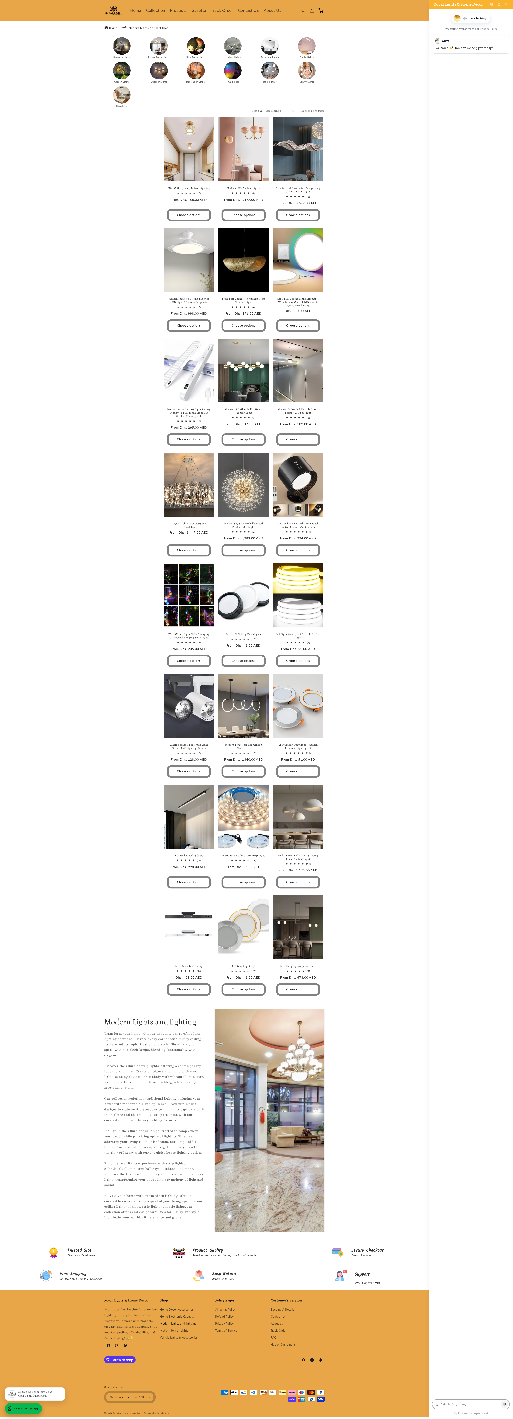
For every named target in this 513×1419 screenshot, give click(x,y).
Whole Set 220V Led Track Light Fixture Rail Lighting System (189, 746)
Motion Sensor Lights (174, 1330)
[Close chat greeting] (60, 1394)
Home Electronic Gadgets (177, 1316)
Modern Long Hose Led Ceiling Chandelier (243, 746)
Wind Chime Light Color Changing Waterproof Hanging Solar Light (189, 636)
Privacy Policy (224, 1323)
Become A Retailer (283, 1309)
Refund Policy (224, 1316)
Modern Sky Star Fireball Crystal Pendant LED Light (243, 525)
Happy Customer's (283, 1344)
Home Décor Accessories (176, 1309)
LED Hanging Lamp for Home (298, 966)
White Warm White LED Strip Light (243, 855)
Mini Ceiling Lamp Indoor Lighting (189, 188)
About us (277, 1323)
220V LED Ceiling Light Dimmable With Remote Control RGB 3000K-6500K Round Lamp (298, 302)
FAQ (274, 1337)
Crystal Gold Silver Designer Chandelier (189, 525)
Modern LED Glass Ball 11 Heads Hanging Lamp (243, 411)
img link (122, 40)
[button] (303, 10)
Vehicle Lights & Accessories (179, 1337)
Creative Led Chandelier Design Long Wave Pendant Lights (298, 189)
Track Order (279, 1330)
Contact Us (278, 1316)
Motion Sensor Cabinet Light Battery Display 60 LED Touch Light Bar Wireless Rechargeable (189, 413)
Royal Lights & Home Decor (128, 1413)
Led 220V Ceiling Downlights (243, 634)
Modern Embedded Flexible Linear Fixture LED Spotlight (298, 411)
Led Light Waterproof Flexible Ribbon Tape (298, 636)
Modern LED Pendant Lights (243, 188)
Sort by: (257, 110)
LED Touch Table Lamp (188, 966)
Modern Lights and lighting (148, 28)
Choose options (189, 215)
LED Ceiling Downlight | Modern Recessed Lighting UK (298, 746)
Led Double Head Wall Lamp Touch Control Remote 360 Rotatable (298, 525)
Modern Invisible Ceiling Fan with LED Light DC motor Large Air (189, 300)
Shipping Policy (225, 1309)
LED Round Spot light (243, 966)
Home (113, 28)
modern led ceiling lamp (188, 855)
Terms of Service (226, 1330)
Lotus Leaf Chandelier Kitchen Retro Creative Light (243, 300)
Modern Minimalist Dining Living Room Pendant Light (298, 857)
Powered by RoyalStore (156, 1413)
